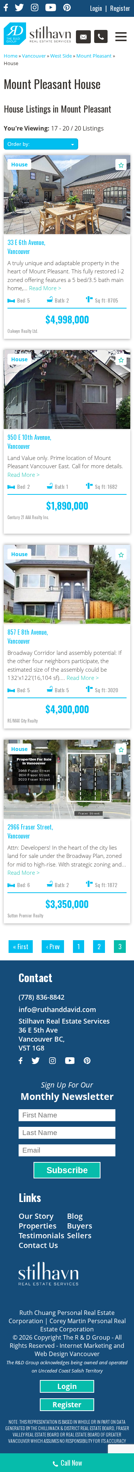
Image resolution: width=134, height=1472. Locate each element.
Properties (38, 1226)
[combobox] (41, 144)
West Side (61, 55)
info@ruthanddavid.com (57, 1009)
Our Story (36, 1216)
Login (96, 8)
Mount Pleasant (94, 55)
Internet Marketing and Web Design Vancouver (80, 1349)
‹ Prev (53, 946)
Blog (75, 1216)
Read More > (45, 288)
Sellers (79, 1235)
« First (20, 946)
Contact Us (38, 1245)
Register (120, 8)
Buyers (79, 1226)
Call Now (71, 1463)
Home (10, 55)
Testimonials (41, 1235)
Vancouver (34, 55)
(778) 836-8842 (41, 997)
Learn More (67, 193)
